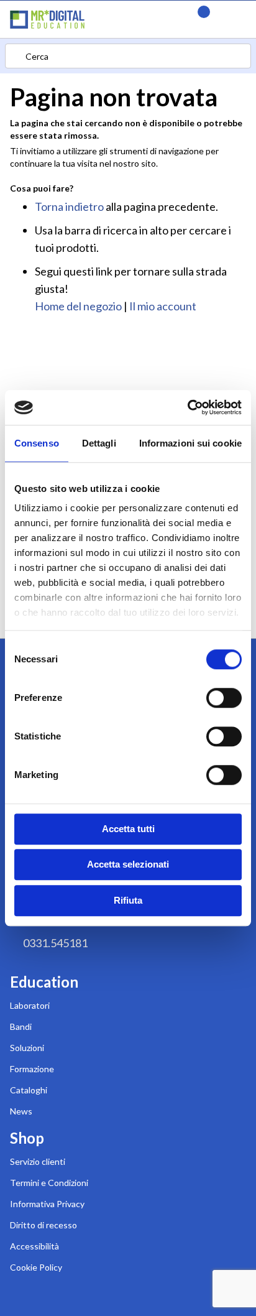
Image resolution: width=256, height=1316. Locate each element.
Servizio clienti (37, 1161)
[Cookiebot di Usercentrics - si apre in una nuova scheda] (187, 407)
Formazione (32, 1068)
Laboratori (30, 1005)
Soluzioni (27, 1047)
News (21, 1111)
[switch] (224, 699)
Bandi (21, 1026)
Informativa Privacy (47, 1203)
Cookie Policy (36, 1267)
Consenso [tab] (36, 443)
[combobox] (128, 56)
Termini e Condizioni (49, 1182)
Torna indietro (69, 206)
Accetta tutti (128, 828)
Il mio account (162, 306)
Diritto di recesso (43, 1225)
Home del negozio (78, 306)
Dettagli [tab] (99, 443)
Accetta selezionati (128, 864)
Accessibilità (34, 1246)
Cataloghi (28, 1090)
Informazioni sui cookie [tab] (190, 443)
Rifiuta (128, 900)
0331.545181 (55, 943)
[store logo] (96, 19)
